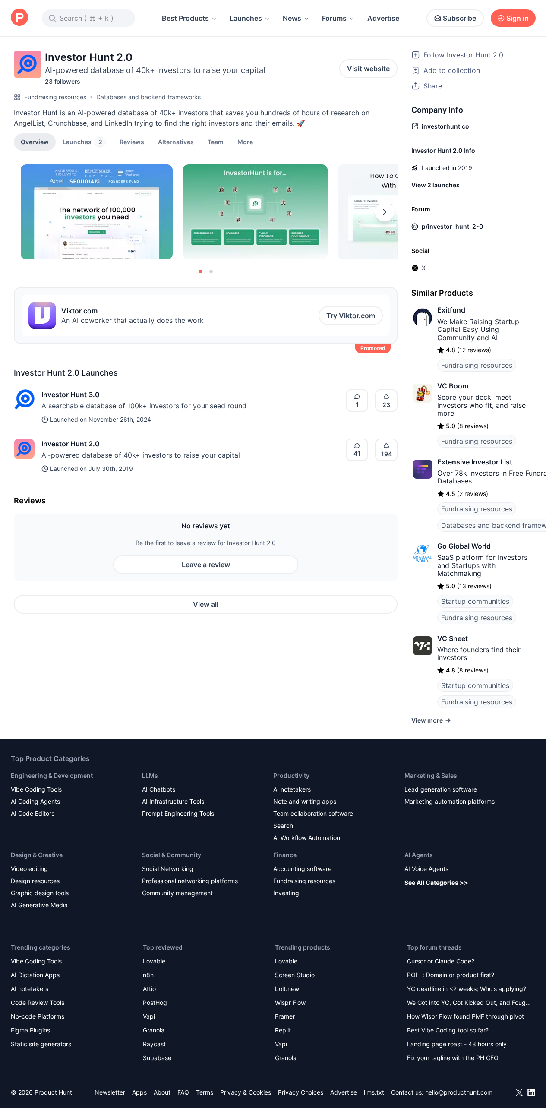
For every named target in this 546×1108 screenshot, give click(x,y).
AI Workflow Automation (306, 837)
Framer (285, 1016)
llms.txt (374, 1092)
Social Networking (167, 868)
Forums (334, 18)
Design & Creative (37, 855)
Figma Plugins (30, 1030)
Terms (204, 1092)
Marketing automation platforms (449, 801)
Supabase (157, 1057)
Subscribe (459, 18)
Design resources (35, 880)
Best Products (185, 18)
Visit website (368, 68)
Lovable (154, 961)
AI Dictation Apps (35, 975)
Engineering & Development (52, 775)
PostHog (155, 1002)
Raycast (154, 1044)
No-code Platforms (37, 1016)
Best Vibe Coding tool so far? (448, 1030)
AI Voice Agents (426, 868)
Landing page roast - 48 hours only (457, 1044)
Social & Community (171, 855)
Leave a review (206, 564)
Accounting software (302, 868)
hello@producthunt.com (458, 1092)
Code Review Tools (37, 1002)
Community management (177, 893)
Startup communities (475, 601)
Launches (246, 18)
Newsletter (110, 1092)
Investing (286, 893)
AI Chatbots (158, 789)
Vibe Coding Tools (36, 789)
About (162, 1092)
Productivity (291, 775)
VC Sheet (452, 638)
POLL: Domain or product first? (450, 975)
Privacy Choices (300, 1092)
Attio (149, 988)
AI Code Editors (32, 813)
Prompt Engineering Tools (178, 813)
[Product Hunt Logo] (19, 18)
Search (283, 825)
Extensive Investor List (474, 462)
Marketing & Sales (430, 775)
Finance (285, 855)
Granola (153, 1030)
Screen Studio (295, 975)
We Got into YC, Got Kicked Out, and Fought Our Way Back (469, 1003)
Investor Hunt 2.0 (70, 443)
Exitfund (451, 310)
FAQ (183, 1092)
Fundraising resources (55, 97)
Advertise (383, 18)
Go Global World (464, 546)
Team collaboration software (313, 813)
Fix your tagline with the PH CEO (453, 1057)
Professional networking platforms (190, 880)
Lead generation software (440, 789)
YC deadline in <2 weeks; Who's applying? (466, 988)
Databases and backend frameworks (148, 97)
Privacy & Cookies (245, 1092)
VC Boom (452, 386)
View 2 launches (435, 185)
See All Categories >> (436, 882)
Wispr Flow (290, 1002)
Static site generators (41, 1044)
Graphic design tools (40, 893)
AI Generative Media (39, 905)
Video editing (29, 868)
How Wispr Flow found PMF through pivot (465, 1016)
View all (205, 604)
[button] (245, 141)
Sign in (517, 18)
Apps (139, 1092)
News (292, 18)
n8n (148, 975)
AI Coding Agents (35, 801)
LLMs (150, 775)
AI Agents (418, 855)
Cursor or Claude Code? (440, 961)
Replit (283, 1030)
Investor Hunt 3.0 (70, 394)
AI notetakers (292, 789)
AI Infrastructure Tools (173, 801)
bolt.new (287, 988)
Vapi (149, 1016)
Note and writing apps (304, 801)
